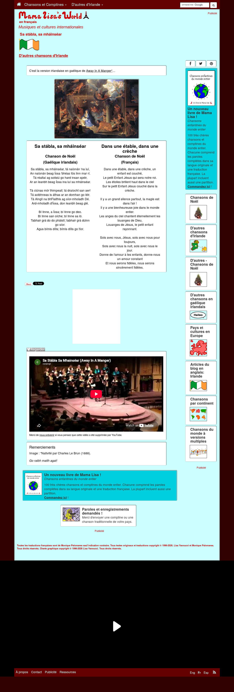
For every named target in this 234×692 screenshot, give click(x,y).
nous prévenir (46, 435)
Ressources (68, 672)
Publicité (51, 672)
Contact (36, 672)
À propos (22, 672)
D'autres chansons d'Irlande (43, 55)
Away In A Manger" (99, 70)
